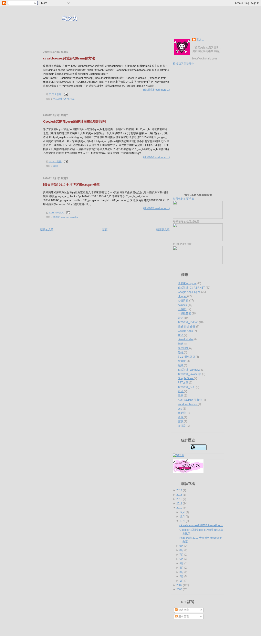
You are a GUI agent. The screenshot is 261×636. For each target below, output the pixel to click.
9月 (181, 545)
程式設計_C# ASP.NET (64, 99)
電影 (181, 395)
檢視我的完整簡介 (183, 63)
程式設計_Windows (189, 369)
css (180, 408)
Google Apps (186, 330)
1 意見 (58, 94)
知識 (181, 365)
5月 (181, 563)
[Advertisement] (88, 43)
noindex (74, 217)
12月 (182, 512)
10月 (182, 521)
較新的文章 (46, 229)
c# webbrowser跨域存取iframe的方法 (69, 58)
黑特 (181, 352)
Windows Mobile (188, 404)
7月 (181, 554)
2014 (179, 490)
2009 (179, 585)
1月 (181, 580)
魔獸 (181, 421)
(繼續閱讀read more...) (156, 89)
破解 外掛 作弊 (187, 326)
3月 (181, 572)
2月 (181, 576)
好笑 (181, 317)
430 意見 (59, 212)
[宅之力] (178, 455)
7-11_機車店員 (187, 356)
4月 (181, 567)
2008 (179, 589)
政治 (181, 335)
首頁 (104, 229)
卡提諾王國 (185, 313)
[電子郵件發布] (65, 94)
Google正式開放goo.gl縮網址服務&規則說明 (74, 121)
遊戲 (181, 417)
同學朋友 (183, 348)
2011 (179, 503)
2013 (179, 494)
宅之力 (69, 18)
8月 (181, 550)
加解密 (182, 360)
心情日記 (183, 300)
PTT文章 (183, 382)
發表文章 (183, 609)
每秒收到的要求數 (192, 196)
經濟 (181, 391)
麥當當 (182, 425)
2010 (179, 507)
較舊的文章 (163, 229)
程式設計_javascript (190, 374)
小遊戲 (182, 309)
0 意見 (58, 161)
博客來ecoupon (61, 217)
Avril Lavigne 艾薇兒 (190, 399)
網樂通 (182, 412)
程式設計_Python (188, 322)
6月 (181, 558)
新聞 (55, 166)
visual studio (186, 339)
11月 (182, 516)
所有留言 (183, 616)
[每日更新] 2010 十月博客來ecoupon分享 (71, 185)
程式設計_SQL (187, 387)
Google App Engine (189, 291)
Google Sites (186, 378)
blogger (182, 296)
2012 (179, 499)
